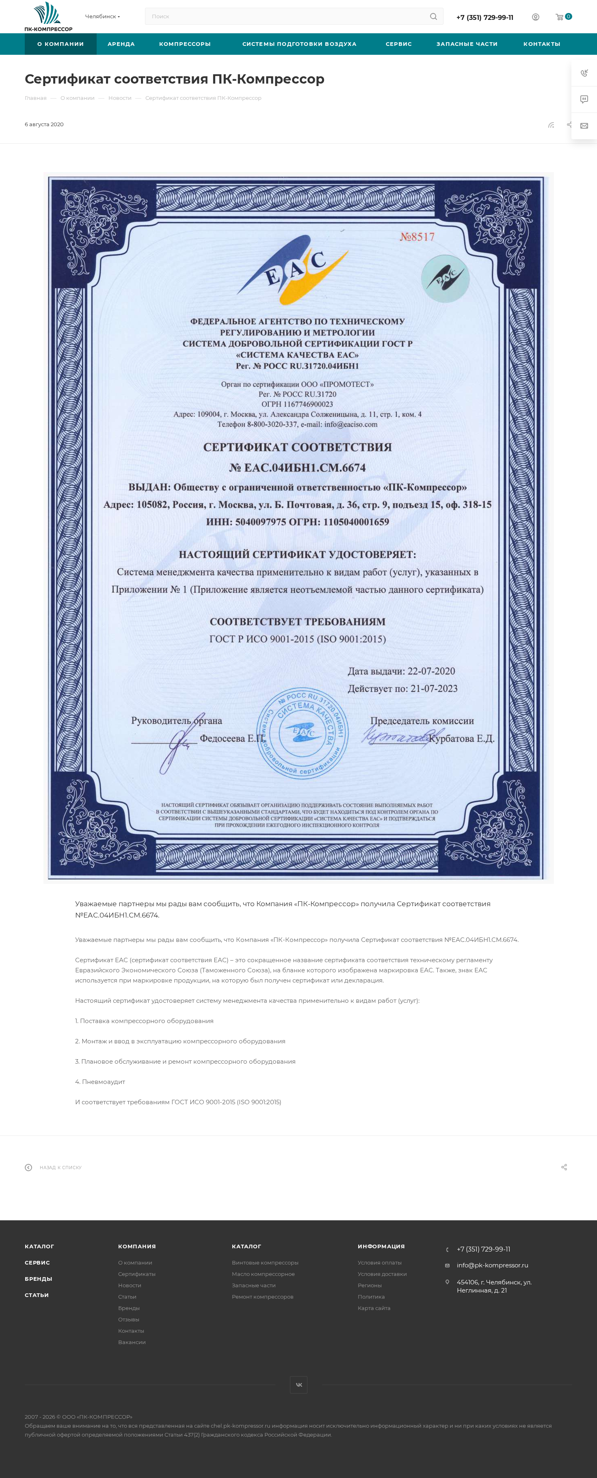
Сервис (37, 1262)
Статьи (37, 1295)
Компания (137, 1246)
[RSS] (551, 125)
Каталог (39, 1246)
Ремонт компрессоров (263, 1296)
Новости (129, 1285)
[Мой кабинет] (535, 18)
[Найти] (433, 16)
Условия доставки (382, 1274)
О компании (135, 1262)
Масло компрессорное (263, 1274)
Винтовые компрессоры (265, 1262)
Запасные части (254, 1285)
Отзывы (128, 1319)
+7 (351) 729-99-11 (484, 18)
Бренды (38, 1278)
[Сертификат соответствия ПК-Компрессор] (298, 528)
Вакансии (132, 1342)
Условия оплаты (380, 1262)
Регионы (370, 1285)
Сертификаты (137, 1274)
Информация (381, 1246)
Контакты (131, 1330)
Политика (371, 1296)
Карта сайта (374, 1308)
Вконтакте (298, 1385)
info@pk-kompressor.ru (492, 1265)
